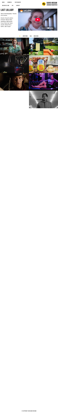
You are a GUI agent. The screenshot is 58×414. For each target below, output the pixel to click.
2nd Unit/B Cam (5, 5)
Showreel (9, 2)
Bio (12, 5)
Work (3, 2)
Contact (18, 5)
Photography (18, 2)
